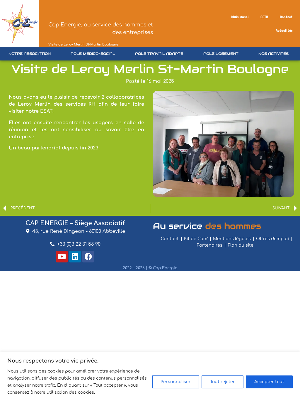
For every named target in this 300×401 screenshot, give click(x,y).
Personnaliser (176, 382)
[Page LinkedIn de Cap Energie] (75, 256)
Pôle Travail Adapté (159, 53)
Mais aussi (240, 16)
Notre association (29, 53)
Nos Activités (273, 53)
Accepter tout (269, 382)
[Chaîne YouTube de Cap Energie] (62, 256)
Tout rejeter (222, 382)
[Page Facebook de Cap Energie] (88, 256)
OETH (264, 16)
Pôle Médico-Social (93, 53)
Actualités (284, 30)
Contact (286, 16)
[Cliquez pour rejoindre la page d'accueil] (19, 23)
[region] (150, 376)
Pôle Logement (220, 53)
